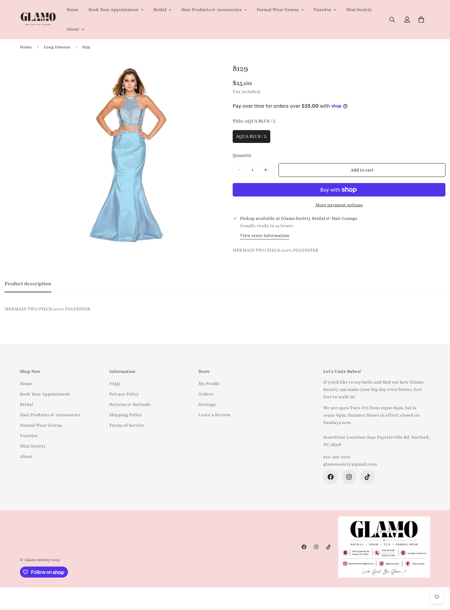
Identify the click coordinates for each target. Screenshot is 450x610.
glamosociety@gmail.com (350, 464)
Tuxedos (322, 10)
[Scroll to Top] (438, 577)
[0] (421, 20)
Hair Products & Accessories (211, 10)
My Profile (209, 384)
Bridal (160, 10)
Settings (207, 404)
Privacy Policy (124, 394)
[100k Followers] (349, 477)
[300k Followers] (330, 477)
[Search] (392, 19)
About (72, 29)
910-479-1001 (336, 457)
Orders (205, 394)
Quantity (242, 155)
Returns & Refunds (130, 404)
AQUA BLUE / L (253, 138)
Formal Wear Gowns (278, 10)
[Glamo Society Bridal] (38, 19)
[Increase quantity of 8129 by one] (265, 170)
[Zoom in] (212, 73)
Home (72, 10)
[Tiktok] (367, 477)
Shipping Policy (125, 415)
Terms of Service (126, 425)
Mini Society (359, 10)
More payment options (339, 205)
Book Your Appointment (113, 10)
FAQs (114, 384)
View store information (264, 235)
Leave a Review (214, 415)
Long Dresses (57, 47)
